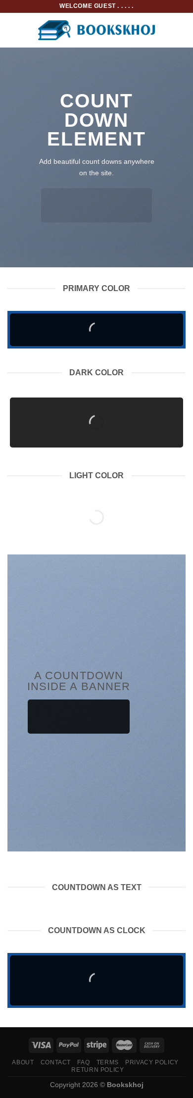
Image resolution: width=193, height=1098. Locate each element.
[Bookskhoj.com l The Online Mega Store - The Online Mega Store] (96, 30)
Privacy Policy (152, 1062)
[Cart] (181, 30)
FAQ (83, 1062)
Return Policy (97, 1069)
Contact (56, 1062)
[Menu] (13, 30)
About (23, 1062)
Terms (107, 1062)
